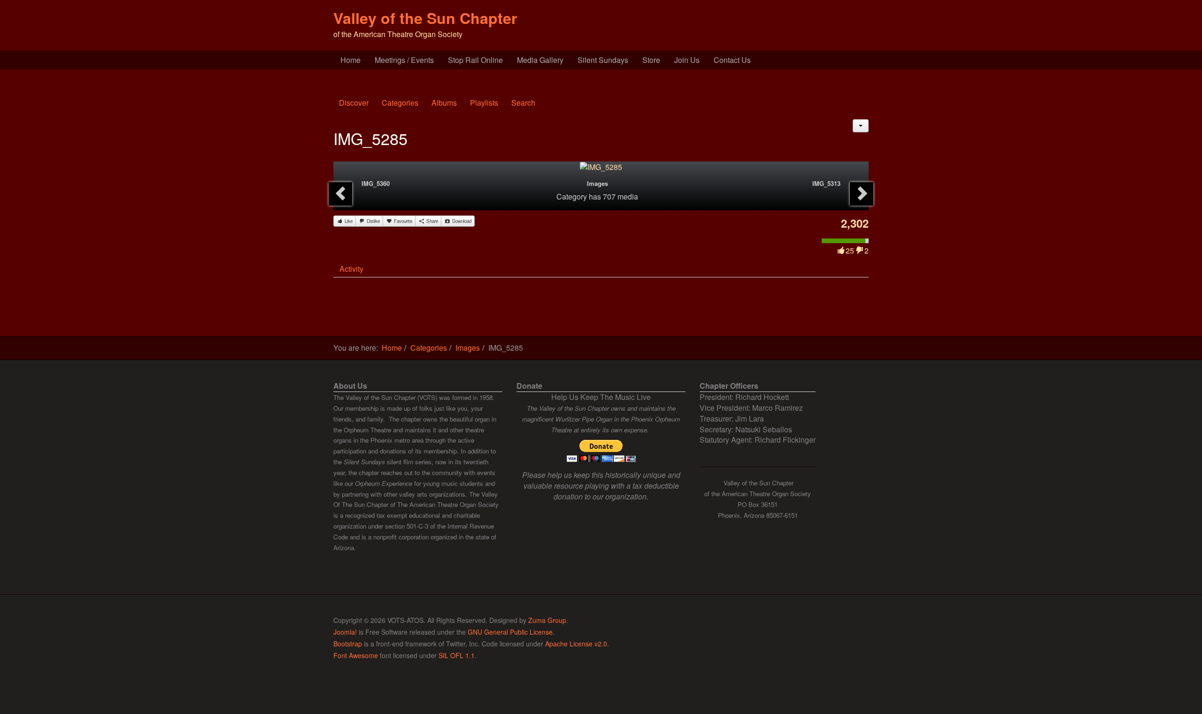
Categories (400, 102)
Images (597, 183)
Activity (351, 268)
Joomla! (345, 632)
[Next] (861, 194)
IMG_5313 (826, 183)
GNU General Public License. (511, 632)
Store (651, 59)
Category (571, 196)
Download (461, 221)
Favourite (402, 221)
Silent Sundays (603, 59)
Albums (444, 102)
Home (350, 59)
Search (523, 102)
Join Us (687, 59)
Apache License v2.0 (576, 643)
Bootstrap (347, 643)
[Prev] (340, 194)
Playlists (484, 102)
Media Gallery (540, 59)
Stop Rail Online (475, 59)
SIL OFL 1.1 (457, 655)
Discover (354, 102)
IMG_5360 (376, 183)
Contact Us (732, 59)
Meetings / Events (404, 59)
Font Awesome (355, 655)
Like (348, 221)
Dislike (372, 221)
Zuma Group (547, 620)
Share (431, 221)
